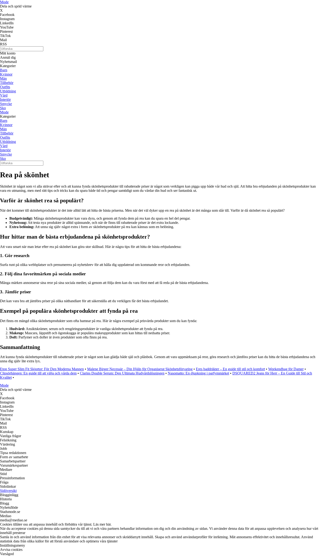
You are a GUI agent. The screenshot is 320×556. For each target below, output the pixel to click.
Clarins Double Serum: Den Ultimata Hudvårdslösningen (122, 373)
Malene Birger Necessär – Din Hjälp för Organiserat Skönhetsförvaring (140, 369)
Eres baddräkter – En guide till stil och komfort (230, 369)
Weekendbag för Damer (286, 369)
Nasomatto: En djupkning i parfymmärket (198, 373)
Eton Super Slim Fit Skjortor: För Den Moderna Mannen (42, 369)
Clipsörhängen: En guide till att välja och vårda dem (38, 373)
